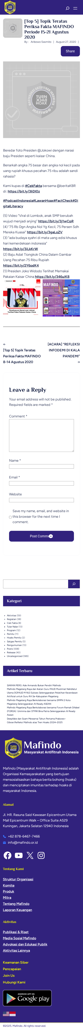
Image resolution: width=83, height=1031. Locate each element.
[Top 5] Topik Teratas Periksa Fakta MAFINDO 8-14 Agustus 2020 (22, 356)
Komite (8, 885)
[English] (6, 1013)
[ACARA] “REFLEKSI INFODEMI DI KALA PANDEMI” (64, 350)
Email (14, 477)
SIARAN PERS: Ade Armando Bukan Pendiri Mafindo (34, 685)
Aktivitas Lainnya (16, 950)
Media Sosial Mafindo (19, 938)
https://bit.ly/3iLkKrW (20, 249)
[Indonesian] (12, 1013)
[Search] (74, 584)
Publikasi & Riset (16, 932)
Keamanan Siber (16, 962)
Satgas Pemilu (14, 641)
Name (15, 460)
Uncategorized (14, 656)
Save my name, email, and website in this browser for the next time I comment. (41, 516)
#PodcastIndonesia (18, 200)
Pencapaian (12, 969)
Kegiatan (11, 619)
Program (11, 630)
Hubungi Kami (14, 982)
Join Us (8, 975)
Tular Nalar (12, 626)
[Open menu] (75, 8)
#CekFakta (33, 186)
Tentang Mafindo (16, 904)
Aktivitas (11, 615)
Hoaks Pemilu (14, 637)
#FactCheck (63, 200)
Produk (8, 891)
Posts (10, 648)
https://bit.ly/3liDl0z (24, 191)
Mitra (7, 897)
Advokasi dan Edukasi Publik (25, 944)
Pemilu (10, 634)
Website (15, 494)
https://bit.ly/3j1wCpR (56, 221)
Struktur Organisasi (18, 879)
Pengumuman (14, 645)
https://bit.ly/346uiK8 (52, 277)
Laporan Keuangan (17, 910)
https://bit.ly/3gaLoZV (45, 232)
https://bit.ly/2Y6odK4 (21, 265)
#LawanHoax (43, 200)
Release (11, 652)
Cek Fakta (12, 623)
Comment (18, 416)
